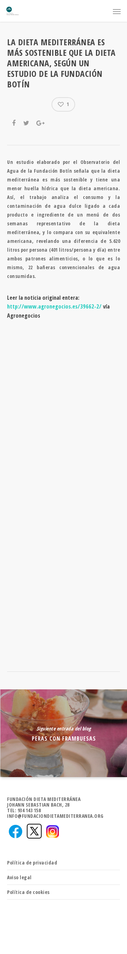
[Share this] (14, 122)
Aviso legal (19, 877)
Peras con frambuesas (63, 733)
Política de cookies (28, 892)
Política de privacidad (32, 862)
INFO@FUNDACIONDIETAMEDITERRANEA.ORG (55, 816)
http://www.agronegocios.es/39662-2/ (54, 306)
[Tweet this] (27, 122)
